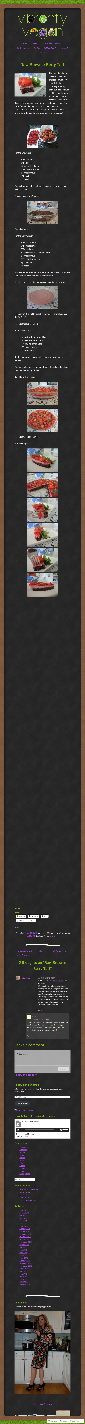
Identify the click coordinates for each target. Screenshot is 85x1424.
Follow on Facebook (26, 1074)
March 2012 (23, 1282)
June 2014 (23, 1218)
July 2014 (23, 1215)
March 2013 (23, 1258)
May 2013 (23, 1253)
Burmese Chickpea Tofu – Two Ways (28, 953)
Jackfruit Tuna (60, 951)
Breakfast (23, 1150)
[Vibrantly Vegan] (42, 25)
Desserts (31, 936)
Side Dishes (23, 1168)
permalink (53, 936)
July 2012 (23, 1271)
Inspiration (23, 48)
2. (22, 1136)
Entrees (22, 1158)
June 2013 (23, 1250)
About (36, 43)
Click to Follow (22, 1103)
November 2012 (25, 1263)
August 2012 (24, 1269)
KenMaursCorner (58, 981)
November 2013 (25, 1237)
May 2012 (23, 1277)
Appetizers (23, 1147)
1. (25, 1134)
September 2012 (25, 1266)
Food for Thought (53, 43)
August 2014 (24, 1213)
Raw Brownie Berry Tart (27, 1200)
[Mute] (61, 1130)
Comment (63, 1069)
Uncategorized (24, 1174)
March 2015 (23, 1210)
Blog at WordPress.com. (42, 1404)
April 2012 (23, 1279)
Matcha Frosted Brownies (28, 1190)
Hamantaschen (24, 1192)
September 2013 (25, 1242)
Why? (42, 52)
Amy (42, 933)
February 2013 (24, 1261)
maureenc (25, 978)
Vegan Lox (23, 1195)
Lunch (21, 1160)
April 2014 (23, 1223)
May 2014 (23, 1221)
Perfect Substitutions (45, 48)
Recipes (64, 48)
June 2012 (23, 1274)
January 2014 (24, 1231)
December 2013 (25, 1234)
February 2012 (24, 1285)
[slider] (65, 1130)
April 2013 (23, 1255)
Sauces (22, 1166)
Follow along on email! (27, 1084)
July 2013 (23, 1247)
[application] (42, 1130)
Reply (40, 1010)
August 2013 (24, 1245)
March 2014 (23, 1226)
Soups (21, 1171)
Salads (21, 1163)
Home (26, 43)
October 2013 (24, 1239)
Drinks (21, 1155)
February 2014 (24, 1229)
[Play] (18, 1130)
